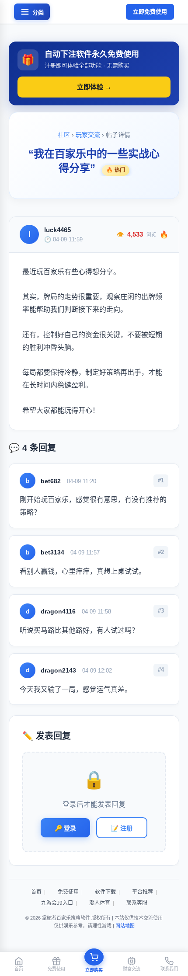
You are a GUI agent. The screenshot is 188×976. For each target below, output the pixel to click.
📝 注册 (121, 828)
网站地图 (125, 925)
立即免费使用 (150, 11)
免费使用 (68, 892)
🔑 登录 (65, 828)
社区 (64, 134)
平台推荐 (142, 892)
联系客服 (136, 903)
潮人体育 (99, 903)
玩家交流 (88, 134)
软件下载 (105, 892)
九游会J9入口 (57, 903)
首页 (36, 892)
